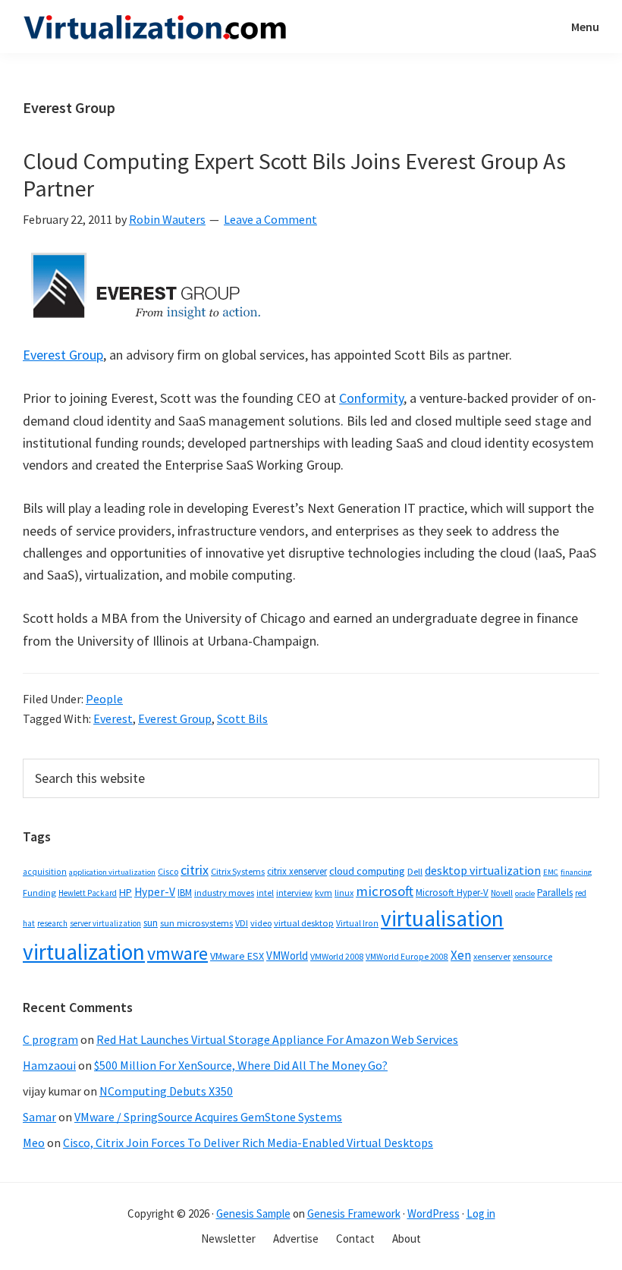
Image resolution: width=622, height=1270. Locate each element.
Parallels (555, 892)
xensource (532, 956)
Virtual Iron (357, 923)
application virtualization (112, 872)
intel (265, 893)
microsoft (384, 891)
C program (50, 1039)
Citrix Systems (238, 871)
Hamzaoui (49, 1065)
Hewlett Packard (87, 893)
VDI (241, 923)
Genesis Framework (354, 1213)
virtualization (84, 952)
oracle (525, 893)
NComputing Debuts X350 (166, 1091)
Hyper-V (154, 892)
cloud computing (367, 871)
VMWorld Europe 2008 (407, 956)
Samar (39, 1116)
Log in (480, 1213)
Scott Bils (242, 718)
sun (150, 922)
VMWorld (287, 955)
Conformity (371, 398)
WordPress (433, 1213)
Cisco (168, 871)
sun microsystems (196, 923)
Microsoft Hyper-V (452, 892)
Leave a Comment (270, 219)
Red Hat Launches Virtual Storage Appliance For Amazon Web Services (277, 1039)
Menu (585, 26)
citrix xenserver (297, 871)
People (104, 698)
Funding (39, 892)
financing (576, 872)
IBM (184, 892)
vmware (177, 953)
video (261, 923)
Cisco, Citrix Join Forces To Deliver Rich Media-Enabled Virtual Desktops (248, 1142)
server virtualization (105, 923)
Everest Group (63, 354)
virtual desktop (304, 923)
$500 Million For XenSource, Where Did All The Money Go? (241, 1065)
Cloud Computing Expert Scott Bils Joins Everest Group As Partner (294, 174)
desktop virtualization (483, 870)
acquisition (45, 871)
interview (294, 892)
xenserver (491, 956)
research (52, 923)
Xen (461, 955)
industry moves (224, 892)
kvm (323, 892)
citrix (195, 870)
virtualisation (442, 918)
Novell (502, 893)
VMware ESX (237, 956)
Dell (415, 871)
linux (344, 892)
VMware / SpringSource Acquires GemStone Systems (208, 1116)
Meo (34, 1142)
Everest (113, 718)
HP (125, 892)
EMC (550, 872)
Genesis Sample (253, 1213)
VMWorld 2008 (336, 956)
